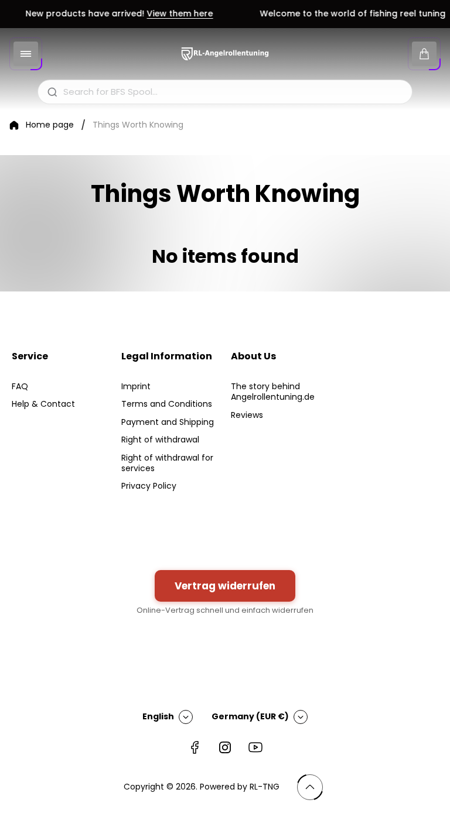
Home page (50, 125)
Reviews (247, 415)
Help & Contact (43, 404)
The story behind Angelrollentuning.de (273, 391)
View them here (175, 14)
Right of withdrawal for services (167, 463)
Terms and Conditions (166, 404)
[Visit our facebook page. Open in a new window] (194, 747)
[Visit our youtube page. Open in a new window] (255, 747)
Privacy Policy (148, 486)
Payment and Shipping (167, 422)
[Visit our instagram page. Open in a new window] (225, 747)
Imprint (136, 386)
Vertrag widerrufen (225, 586)
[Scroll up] (310, 787)
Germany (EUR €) (250, 716)
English (158, 716)
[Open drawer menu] (25, 53)
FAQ (20, 386)
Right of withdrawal (160, 439)
